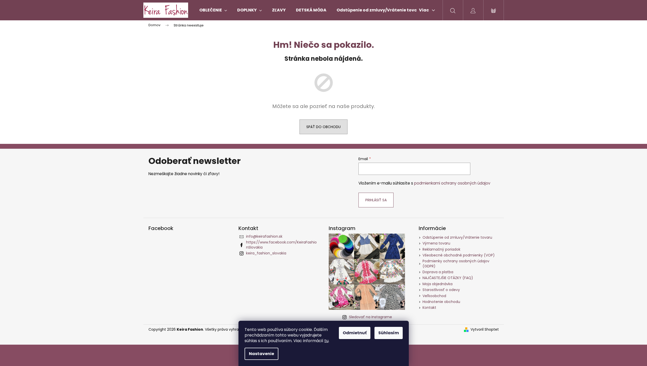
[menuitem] (213, 10)
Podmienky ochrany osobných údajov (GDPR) (456, 263)
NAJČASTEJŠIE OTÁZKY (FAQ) (448, 277)
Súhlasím (388, 333)
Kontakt (429, 307)
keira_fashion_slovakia (266, 253)
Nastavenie (261, 354)
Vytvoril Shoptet (485, 329)
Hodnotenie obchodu (441, 301)
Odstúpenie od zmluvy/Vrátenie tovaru (457, 237)
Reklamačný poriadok (441, 249)
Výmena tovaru (436, 243)
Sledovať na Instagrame (370, 316)
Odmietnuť (355, 333)
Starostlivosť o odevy (441, 289)
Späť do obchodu (323, 126)
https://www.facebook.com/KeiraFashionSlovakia (281, 245)
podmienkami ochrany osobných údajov (452, 183)
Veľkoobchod (434, 295)
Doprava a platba (438, 271)
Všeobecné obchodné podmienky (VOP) (459, 255)
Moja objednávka (438, 283)
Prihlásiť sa (376, 200)
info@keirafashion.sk (264, 236)
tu (326, 341)
